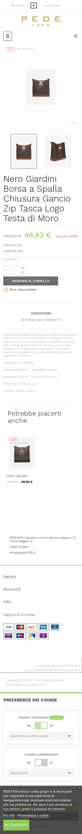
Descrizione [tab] (41, 313)
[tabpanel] (22, 462)
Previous (68, 123)
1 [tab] (41, 493)
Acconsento (16, 825)
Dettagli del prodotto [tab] (41, 320)
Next (73, 123)
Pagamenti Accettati (19, 615)
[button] (41, 735)
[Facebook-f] (35, 525)
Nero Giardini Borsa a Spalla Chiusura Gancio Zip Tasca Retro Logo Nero (19, 476)
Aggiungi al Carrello (30, 281)
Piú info (9, 815)
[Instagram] (47, 525)
